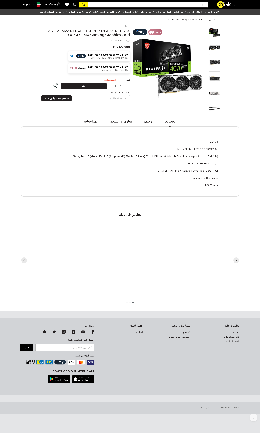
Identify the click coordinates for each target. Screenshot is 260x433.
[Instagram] (64, 332)
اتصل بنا (139, 332)
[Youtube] (83, 332)
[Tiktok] (73, 332)
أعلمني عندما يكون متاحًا (56, 98)
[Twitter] (54, 332)
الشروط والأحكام (232, 336)
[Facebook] (92, 332)
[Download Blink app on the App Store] (83, 379)
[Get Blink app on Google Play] (59, 379)
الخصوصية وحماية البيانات (180, 336)
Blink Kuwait (226, 407)
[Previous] (24, 260)
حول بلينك (235, 332)
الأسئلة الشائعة (233, 341)
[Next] (236, 260)
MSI (127, 26)
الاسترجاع (187, 332)
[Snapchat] (44, 332)
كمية (128, 80)
